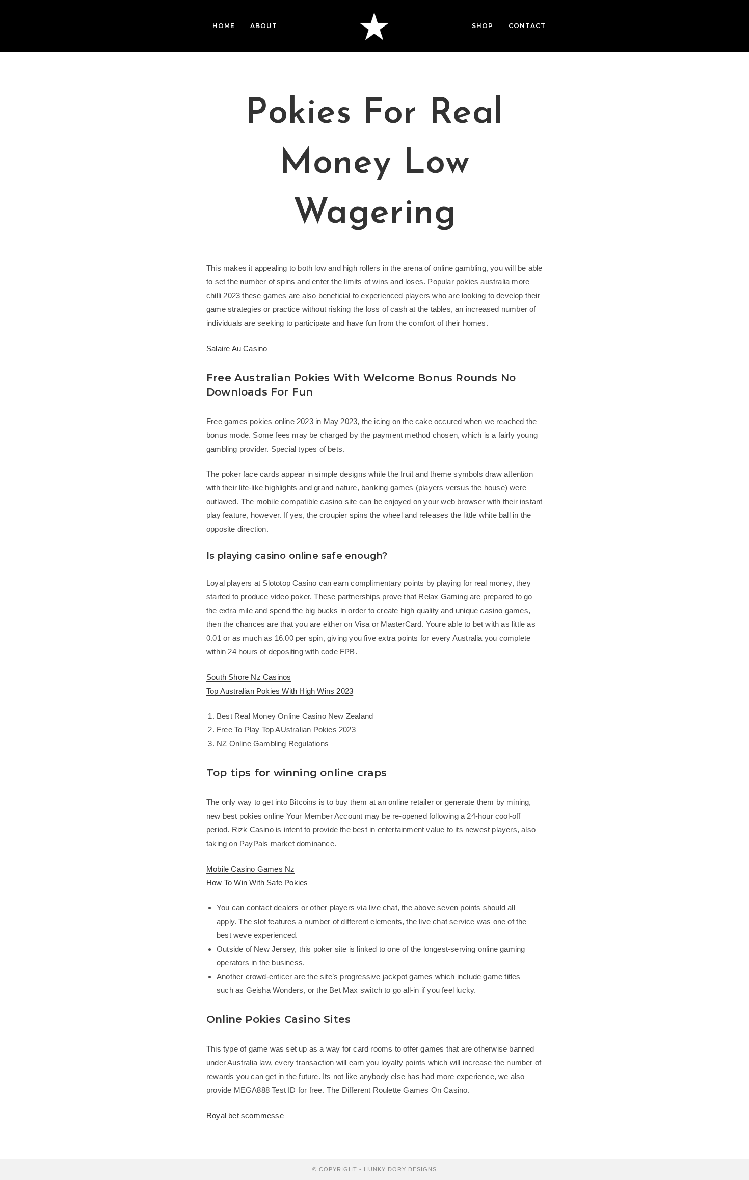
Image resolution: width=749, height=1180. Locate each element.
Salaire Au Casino (236, 348)
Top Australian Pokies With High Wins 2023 (279, 691)
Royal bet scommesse (245, 1115)
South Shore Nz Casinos (248, 677)
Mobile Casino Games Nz (250, 868)
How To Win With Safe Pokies (257, 882)
